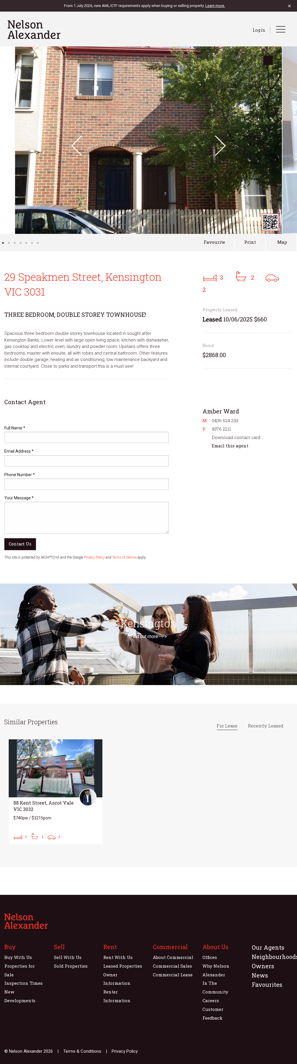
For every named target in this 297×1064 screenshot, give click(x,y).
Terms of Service (124, 557)
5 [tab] (26, 243)
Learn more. (215, 5)
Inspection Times (23, 983)
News (260, 975)
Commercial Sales (172, 966)
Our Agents (268, 947)
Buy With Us (18, 957)
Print (250, 242)
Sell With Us (68, 957)
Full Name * (14, 428)
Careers (210, 1000)
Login (259, 30)
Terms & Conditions (82, 1051)
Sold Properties (71, 966)
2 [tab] (9, 243)
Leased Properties (122, 966)
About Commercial (173, 957)
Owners (263, 966)
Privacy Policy (94, 557)
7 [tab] (38, 243)
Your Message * (19, 498)
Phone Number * (19, 474)
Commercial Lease (173, 975)
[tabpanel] (148, 140)
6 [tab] (32, 243)
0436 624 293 (225, 420)
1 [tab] (3, 243)
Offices (209, 957)
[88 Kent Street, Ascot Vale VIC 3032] (55, 791)
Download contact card (236, 437)
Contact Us (20, 544)
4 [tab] (20, 243)
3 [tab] (14, 243)
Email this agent (230, 446)
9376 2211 (221, 429)
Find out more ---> (148, 636)
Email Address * (19, 451)
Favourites (267, 984)
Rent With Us (118, 957)
